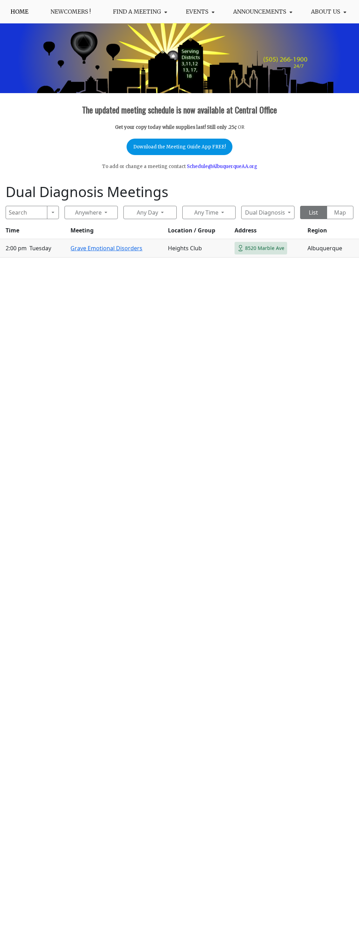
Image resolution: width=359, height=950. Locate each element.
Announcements (259, 11)
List (313, 212)
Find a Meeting (137, 11)
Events (197, 11)
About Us (325, 11)
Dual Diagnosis (265, 212)
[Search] (53, 212)
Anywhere (88, 212)
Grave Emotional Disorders (106, 248)
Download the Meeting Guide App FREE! (179, 147)
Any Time (206, 212)
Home (19, 11)
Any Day (147, 212)
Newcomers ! (70, 11)
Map (340, 212)
